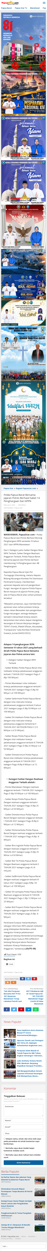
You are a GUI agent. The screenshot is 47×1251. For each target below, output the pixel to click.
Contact (18, 1238)
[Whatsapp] (36, 1009)
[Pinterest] (34, 978)
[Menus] (44, 3)
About (23, 1236)
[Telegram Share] (28, 1009)
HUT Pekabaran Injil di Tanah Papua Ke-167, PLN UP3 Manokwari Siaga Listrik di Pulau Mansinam (34, 996)
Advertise (31, 1236)
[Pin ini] (21, 1009)
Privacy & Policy (7, 1238)
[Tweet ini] (14, 1009)
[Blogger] (7, 982)
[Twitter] (28, 978)
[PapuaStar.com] (10, 3)
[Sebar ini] (7, 1009)
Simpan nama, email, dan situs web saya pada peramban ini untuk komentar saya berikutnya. (22, 1141)
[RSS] (13, 982)
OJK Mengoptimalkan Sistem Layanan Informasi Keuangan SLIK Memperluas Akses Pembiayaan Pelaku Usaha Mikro (30, 1076)
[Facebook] (22, 978)
